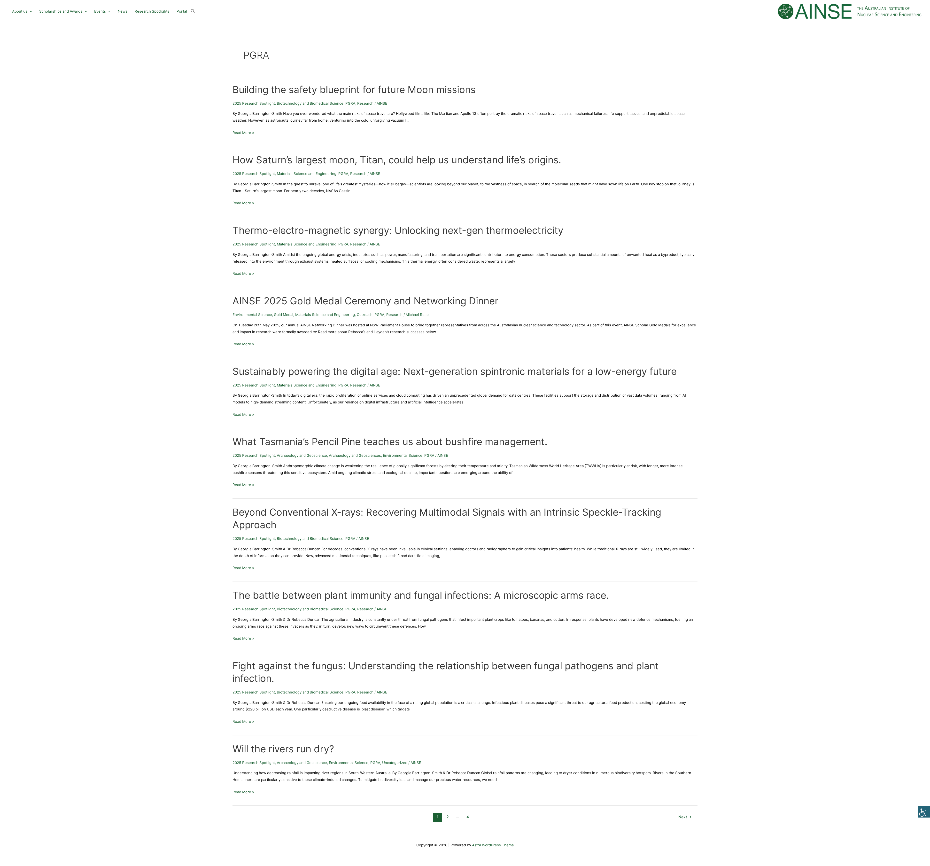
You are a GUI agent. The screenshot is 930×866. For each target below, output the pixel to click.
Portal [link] (182, 11)
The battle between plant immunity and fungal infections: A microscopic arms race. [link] (420, 595)
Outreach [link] (364, 314)
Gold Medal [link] (283, 314)
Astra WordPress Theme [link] (493, 845)
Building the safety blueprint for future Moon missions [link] (354, 89)
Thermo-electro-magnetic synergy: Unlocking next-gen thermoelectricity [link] (397, 230)
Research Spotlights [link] (152, 11)
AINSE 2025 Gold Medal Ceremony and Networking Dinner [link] (365, 301)
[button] (29, 11)
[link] (924, 812)
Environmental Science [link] (252, 314)
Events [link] (100, 11)
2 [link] (447, 817)
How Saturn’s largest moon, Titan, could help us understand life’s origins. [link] (396, 160)
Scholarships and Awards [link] (60, 11)
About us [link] (19, 11)
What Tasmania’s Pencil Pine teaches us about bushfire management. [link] (389, 442)
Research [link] (365, 103)
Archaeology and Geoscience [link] (302, 455)
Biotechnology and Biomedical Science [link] (310, 103)
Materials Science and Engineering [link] (306, 173)
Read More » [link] (243, 132)
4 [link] (467, 817)
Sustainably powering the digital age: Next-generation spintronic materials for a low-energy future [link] (454, 371)
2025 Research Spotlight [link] (253, 103)
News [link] (122, 11)
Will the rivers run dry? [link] (283, 749)
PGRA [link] (350, 103)
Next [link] (685, 817)
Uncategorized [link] (394, 762)
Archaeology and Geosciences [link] (355, 455)
